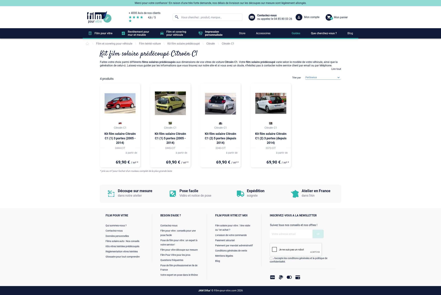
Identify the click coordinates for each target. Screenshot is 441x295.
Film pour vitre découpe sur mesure (179, 249)
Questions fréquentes (171, 260)
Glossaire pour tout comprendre (123, 256)
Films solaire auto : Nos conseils (122, 241)
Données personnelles (117, 236)
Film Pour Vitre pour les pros (175, 255)
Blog (217, 261)
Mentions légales (224, 255)
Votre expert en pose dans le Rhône (179, 274)
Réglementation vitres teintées (122, 251)
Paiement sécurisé (225, 240)
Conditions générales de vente (231, 250)
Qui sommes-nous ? (116, 225)
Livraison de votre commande (231, 235)
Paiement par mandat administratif (234, 245)
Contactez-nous (114, 230)
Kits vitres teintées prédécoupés (122, 246)
